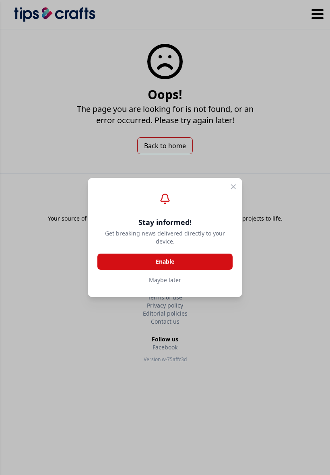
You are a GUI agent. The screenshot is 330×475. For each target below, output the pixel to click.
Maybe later (165, 280)
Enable (165, 261)
